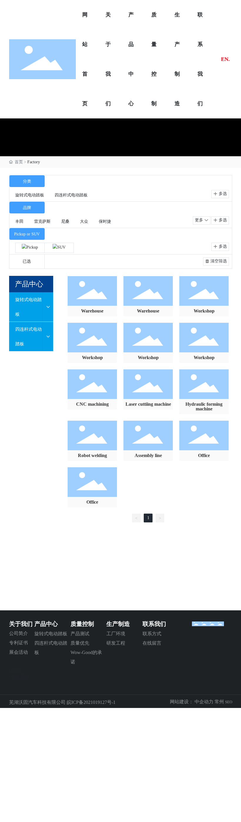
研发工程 (115, 643)
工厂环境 (115, 633)
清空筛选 (218, 261)
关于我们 (21, 624)
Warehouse (92, 310)
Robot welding (92, 455)
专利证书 (18, 642)
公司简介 (18, 633)
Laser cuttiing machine (148, 404)
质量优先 (80, 643)
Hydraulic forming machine (203, 406)
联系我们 (154, 624)
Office (204, 455)
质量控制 (82, 624)
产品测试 (80, 633)
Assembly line (148, 455)
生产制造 (118, 624)
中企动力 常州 (208, 701)
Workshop (204, 310)
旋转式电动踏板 (50, 633)
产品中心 (46, 624)
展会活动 (18, 652)
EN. (225, 59)
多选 (222, 193)
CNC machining (92, 404)
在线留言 (152, 643)
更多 (199, 220)
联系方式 (152, 633)
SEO (228, 702)
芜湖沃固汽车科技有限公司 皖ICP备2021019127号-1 (62, 702)
